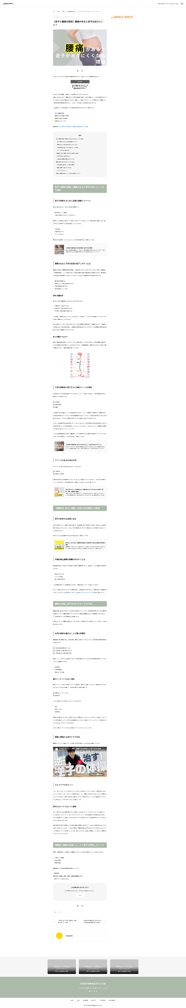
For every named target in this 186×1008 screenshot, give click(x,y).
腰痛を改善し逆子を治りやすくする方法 (65, 162)
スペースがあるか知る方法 (63, 150)
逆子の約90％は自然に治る (63, 156)
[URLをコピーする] (82, 70)
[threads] (96, 991)
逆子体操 (85, 1000)
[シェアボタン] (77, 70)
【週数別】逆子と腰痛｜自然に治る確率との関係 (67, 153)
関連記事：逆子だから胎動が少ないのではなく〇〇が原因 (81, 592)
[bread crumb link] (53, 11)
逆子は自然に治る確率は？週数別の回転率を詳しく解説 (73, 126)
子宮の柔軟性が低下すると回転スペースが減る (67, 147)
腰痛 (55, 912)
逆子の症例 (112, 1000)
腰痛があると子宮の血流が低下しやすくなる (67, 144)
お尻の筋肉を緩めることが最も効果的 (65, 164)
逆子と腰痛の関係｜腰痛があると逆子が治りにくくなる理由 (69, 139)
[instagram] (91, 991)
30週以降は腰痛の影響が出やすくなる (65, 159)
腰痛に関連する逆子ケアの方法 (64, 167)
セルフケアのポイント (62, 170)
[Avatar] (59, 935)
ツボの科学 (102, 1000)
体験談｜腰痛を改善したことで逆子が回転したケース (68, 173)
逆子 (60, 912)
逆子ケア (93, 1000)
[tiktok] (94, 991)
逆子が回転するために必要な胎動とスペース (67, 141)
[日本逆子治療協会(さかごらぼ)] (8, 3)
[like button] (80, 895)
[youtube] (89, 991)
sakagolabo (69, 936)
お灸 (78, 1000)
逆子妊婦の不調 (57, 17)
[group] (62, 966)
